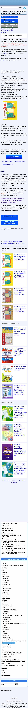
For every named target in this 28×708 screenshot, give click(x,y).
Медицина (5, 596)
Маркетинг (5, 592)
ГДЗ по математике (7, 530)
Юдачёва (18, 243)
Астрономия (6, 576)
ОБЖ (4, 602)
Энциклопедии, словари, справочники (12, 665)
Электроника (6, 637)
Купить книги (14, 157)
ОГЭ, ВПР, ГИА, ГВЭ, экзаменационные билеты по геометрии (13, 549)
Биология (5, 578)
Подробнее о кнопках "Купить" (12, 35)
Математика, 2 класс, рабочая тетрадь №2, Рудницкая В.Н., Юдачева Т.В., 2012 (19, 309)
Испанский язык (7, 647)
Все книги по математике (9, 523)
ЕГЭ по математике (7, 532)
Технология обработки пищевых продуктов (14, 623)
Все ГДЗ (4, 568)
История (5, 586)
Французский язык (8, 650)
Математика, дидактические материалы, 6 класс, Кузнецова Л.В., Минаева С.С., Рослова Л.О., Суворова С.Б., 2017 (19, 430)
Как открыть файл (20, 161)
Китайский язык (7, 656)
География (6, 580)
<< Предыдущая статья (8, 480)
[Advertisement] (9, 66)
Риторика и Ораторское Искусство (12, 615)
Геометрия (5, 582)
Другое (4, 670)
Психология (6, 611)
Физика (4, 625)
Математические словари (9, 539)
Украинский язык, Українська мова (12, 652)
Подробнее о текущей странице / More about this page (7, 30)
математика (4, 243)
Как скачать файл (7, 161)
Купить (2, 171)
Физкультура (6, 627)
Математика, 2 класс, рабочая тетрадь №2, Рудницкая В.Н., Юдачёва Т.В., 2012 (19, 291)
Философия (6, 629)
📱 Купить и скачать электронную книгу (9, 20)
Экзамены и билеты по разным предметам (14, 641)
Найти (3, 672)
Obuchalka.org (6, 703)
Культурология (7, 588)
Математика (6, 594)
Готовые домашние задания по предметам (13, 565)
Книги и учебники (6, 663)
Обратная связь (6, 675)
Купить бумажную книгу (9, 216)
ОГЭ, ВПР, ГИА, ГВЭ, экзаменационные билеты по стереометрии (13, 553)
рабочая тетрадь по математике (13, 241)
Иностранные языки (8, 654)
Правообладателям (7, 164)
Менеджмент (6, 598)
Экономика (6, 635)
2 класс (24, 243)
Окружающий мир (7, 639)
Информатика (6, 584)
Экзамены (4, 572)
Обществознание (7, 603)
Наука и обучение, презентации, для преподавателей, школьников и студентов (13, 660)
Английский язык (7, 645)
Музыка (5, 600)
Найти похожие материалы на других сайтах (9, 25)
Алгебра (5, 574)
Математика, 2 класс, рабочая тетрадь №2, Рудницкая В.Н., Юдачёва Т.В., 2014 (19, 257)
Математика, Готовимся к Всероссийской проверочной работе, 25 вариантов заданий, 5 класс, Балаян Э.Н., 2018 (20, 450)
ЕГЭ (3, 570)
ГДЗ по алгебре (6, 525)
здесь (5, 53)
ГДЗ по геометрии (7, 528)
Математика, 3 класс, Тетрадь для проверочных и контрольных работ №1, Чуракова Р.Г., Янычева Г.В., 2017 (19, 390)
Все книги (4, 668)
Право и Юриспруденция (9, 609)
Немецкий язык (7, 648)
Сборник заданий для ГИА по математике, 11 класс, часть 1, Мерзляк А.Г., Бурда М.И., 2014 (20, 331)
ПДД (4, 607)
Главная (4, 563)
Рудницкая (11, 243)
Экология (5, 633)
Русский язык (6, 617)
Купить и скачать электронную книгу (9, 222)
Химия (4, 631)
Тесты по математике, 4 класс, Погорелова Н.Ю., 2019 (20, 368)
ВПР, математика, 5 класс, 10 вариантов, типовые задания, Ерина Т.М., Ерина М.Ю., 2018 (19, 351)
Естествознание (7, 605)
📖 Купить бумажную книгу (9, 16)
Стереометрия (7, 619)
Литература (6, 590)
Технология (6, 621)
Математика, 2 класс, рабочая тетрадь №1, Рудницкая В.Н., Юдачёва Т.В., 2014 (19, 274)
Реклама (5, 613)
